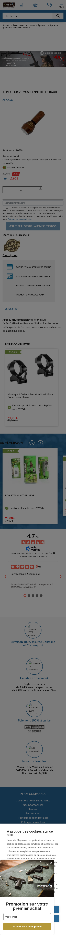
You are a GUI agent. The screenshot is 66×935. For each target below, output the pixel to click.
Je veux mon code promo (27, 926)
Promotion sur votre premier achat (27, 906)
